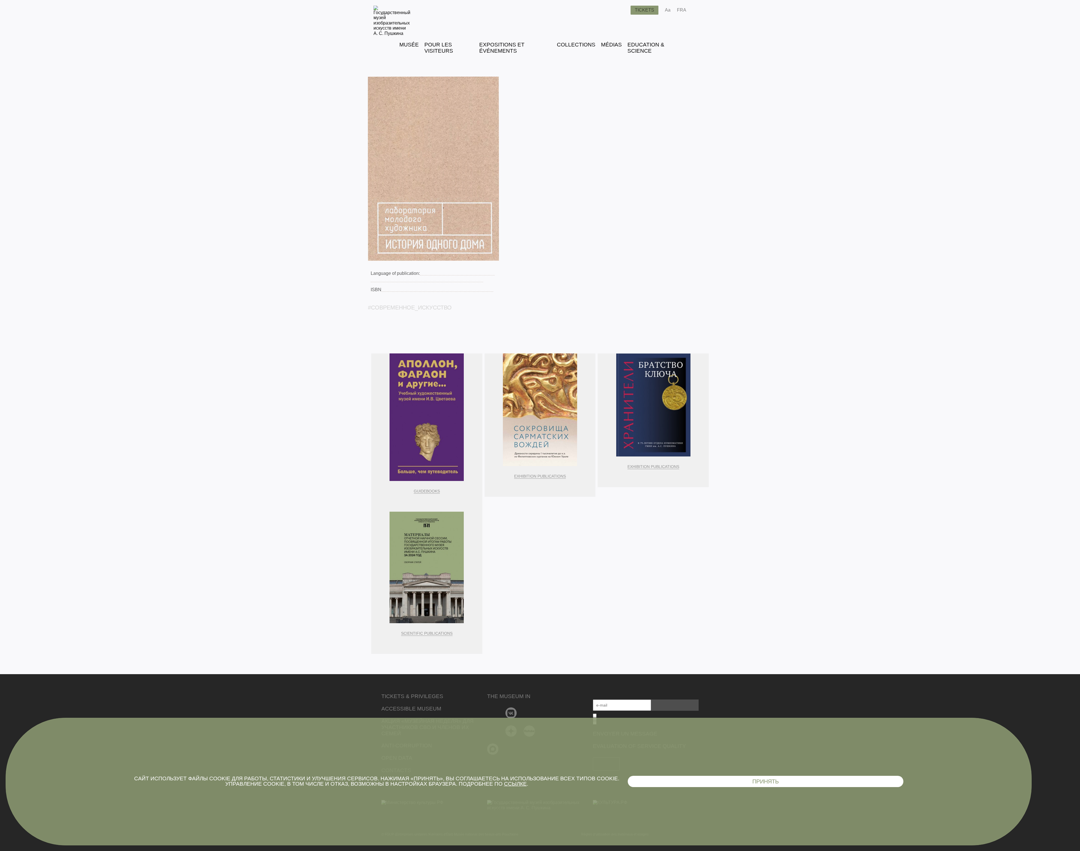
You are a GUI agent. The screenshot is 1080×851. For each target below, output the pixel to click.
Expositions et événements (502, 48)
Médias (611, 45)
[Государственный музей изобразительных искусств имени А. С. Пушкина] (392, 33)
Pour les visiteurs (438, 48)
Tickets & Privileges (412, 696)
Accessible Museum (411, 709)
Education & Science (645, 48)
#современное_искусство (410, 307)
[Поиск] (622, 10)
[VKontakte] (511, 713)
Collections (576, 45)
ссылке (515, 784)
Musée (409, 45)
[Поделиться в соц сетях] (699, 10)
